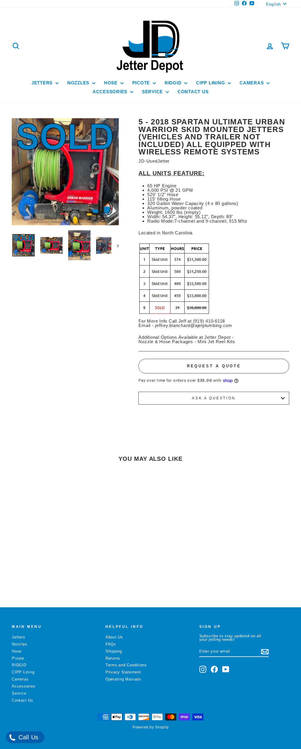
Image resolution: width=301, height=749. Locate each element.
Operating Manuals (123, 679)
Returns (113, 658)
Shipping (114, 651)
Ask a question (213, 398)
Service (153, 91)
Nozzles (79, 82)
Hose (111, 82)
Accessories (111, 91)
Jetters (42, 82)
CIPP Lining (211, 82)
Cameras (252, 82)
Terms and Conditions (126, 665)
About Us (114, 637)
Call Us (27, 737)
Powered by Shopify (151, 727)
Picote (141, 82)
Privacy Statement (123, 672)
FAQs (111, 644)
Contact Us (193, 91)
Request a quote (214, 366)
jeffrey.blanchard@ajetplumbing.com (193, 325)
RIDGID (174, 82)
